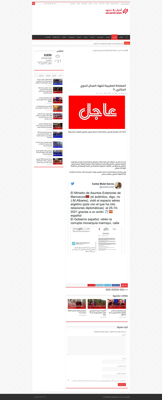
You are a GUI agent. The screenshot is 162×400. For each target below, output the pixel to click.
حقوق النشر (84, 3)
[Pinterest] (50, 4)
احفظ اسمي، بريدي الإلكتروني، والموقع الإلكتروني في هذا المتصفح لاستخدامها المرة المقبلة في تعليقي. (99, 381)
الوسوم (41, 75)
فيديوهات (71, 37)
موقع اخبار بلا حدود (125, 397)
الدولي (115, 37)
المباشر (78, 3)
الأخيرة (60, 75)
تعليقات (48, 75)
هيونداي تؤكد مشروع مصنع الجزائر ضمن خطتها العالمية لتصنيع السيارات (44, 152)
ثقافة (64, 37)
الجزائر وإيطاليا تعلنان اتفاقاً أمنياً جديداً (77, 311)
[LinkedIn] (48, 4)
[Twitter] (52, 4)
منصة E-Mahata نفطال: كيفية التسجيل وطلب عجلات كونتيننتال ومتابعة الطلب (44, 125)
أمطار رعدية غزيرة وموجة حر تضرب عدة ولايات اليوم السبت (43, 107)
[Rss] (55, 4)
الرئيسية (126, 37)
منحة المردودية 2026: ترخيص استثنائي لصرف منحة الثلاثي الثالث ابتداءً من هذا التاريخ (44, 160)
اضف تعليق (106, 93)
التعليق (123, 335)
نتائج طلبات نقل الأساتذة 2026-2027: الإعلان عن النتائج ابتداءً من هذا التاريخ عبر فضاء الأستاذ (44, 116)
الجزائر (122, 290)
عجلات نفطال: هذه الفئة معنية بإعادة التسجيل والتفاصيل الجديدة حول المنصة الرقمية (45, 90)
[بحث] (33, 3)
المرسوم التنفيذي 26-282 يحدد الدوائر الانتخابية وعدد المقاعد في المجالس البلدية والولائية (44, 134)
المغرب (108, 290)
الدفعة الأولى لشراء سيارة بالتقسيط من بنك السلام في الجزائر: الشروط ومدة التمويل (44, 81)
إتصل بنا (107, 3)
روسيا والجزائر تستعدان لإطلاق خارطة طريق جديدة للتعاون (108, 43)
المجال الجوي (115, 290)
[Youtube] (46, 4)
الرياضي (108, 37)
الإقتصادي (100, 37)
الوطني (121, 37)
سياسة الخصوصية (114, 3)
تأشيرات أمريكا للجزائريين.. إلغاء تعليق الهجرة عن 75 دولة (97, 312)
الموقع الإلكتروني (121, 373)
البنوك (85, 37)
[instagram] (44, 4)
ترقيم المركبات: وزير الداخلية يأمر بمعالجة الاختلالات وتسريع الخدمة (44, 144)
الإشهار (90, 3)
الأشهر (54, 75)
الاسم (124, 358)
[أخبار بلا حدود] (117, 10)
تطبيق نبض (72, 3)
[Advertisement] (67, 20)
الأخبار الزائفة (56, 37)
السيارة (79, 37)
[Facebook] (54, 4)
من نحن (95, 3)
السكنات (92, 37)
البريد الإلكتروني (121, 366)
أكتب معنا (101, 3)
